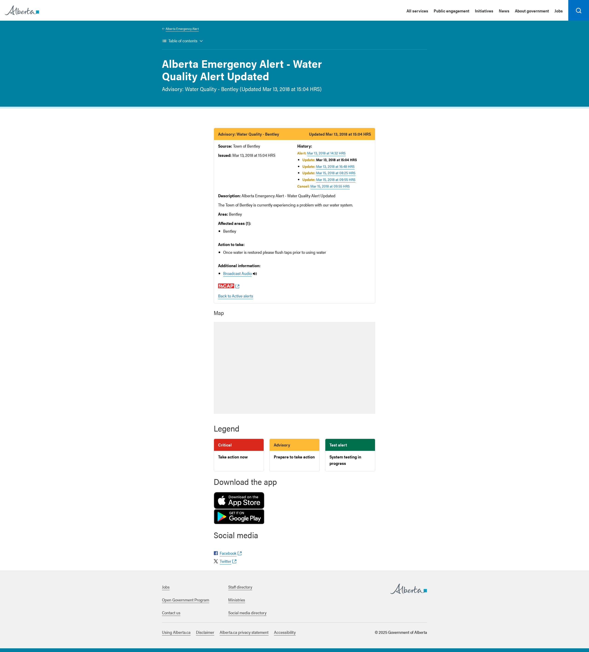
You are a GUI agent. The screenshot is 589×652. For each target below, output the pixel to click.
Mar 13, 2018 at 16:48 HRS (335, 166)
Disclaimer (205, 632)
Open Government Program (185, 600)
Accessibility (285, 632)
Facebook (228, 553)
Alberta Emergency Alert (182, 28)
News (504, 11)
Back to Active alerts (235, 296)
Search (578, 20)
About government (532, 11)
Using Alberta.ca (176, 632)
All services (417, 11)
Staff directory (240, 587)
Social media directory (247, 612)
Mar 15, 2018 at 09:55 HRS (335, 179)
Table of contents (182, 40)
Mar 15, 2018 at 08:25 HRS (335, 172)
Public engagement (451, 11)
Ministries (236, 600)
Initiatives (484, 11)
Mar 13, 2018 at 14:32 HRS (326, 153)
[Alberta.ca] (22, 10)
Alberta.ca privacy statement (244, 632)
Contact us (171, 612)
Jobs (558, 11)
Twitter (225, 561)
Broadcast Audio (237, 273)
